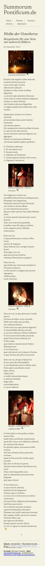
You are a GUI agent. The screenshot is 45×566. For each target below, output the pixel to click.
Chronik (31, 21)
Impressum (21, 24)
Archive (9, 24)
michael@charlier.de (12, 553)
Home (8, 21)
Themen (19, 21)
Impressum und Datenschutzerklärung (19, 555)
